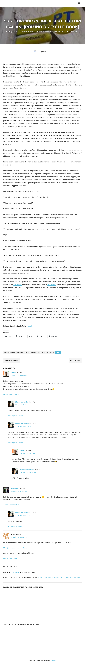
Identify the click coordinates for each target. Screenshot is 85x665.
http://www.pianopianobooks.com (15, 548)
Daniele (13, 372)
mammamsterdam (28, 32)
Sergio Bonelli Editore (46, 352)
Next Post (74, 360)
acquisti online (9, 352)
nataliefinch (15, 488)
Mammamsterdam (22, 402)
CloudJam (17, 284)
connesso (15, 572)
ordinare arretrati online (26, 352)
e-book (29, 326)
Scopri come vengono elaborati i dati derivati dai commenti (59, 577)
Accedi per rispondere (11, 394)
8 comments (73, 32)
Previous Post (12, 360)
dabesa (22, 450)
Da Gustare (51, 284)
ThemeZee (53, 661)
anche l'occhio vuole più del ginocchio (51, 32)
